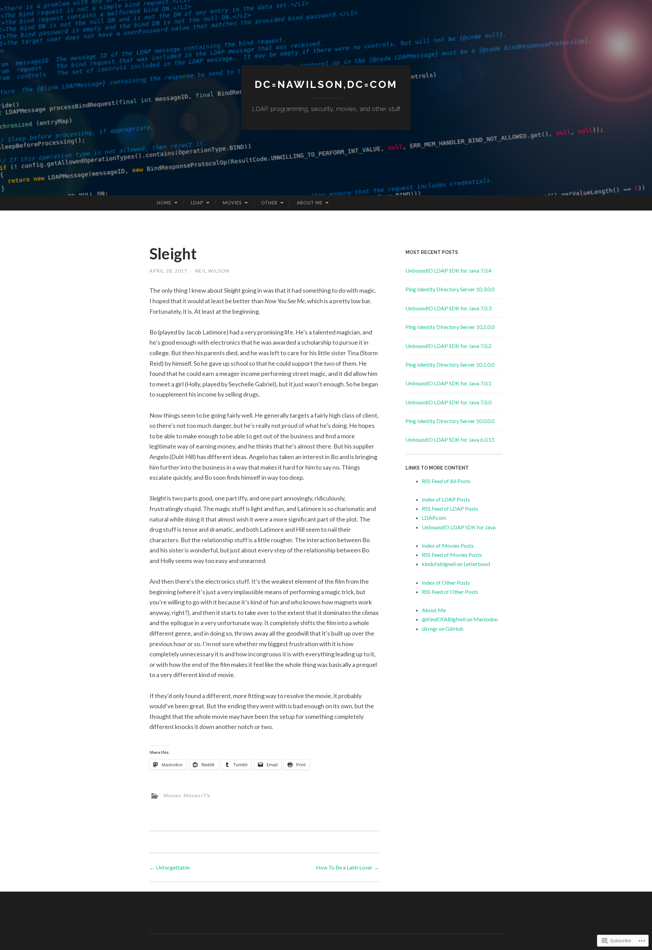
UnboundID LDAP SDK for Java (458, 527)
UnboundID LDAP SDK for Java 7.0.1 (448, 383)
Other (269, 202)
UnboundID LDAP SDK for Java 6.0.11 (449, 439)
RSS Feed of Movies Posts (452, 554)
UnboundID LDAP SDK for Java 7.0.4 (448, 270)
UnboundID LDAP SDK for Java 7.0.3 (448, 308)
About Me (310, 202)
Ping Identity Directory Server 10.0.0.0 (449, 421)
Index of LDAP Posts (446, 499)
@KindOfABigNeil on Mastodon (460, 619)
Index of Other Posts (446, 582)
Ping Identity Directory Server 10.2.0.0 (449, 327)
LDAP (197, 202)
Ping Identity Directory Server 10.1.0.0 (449, 364)
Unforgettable (169, 867)
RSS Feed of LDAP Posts (450, 508)
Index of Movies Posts (448, 545)
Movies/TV (197, 795)
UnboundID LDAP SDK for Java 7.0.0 (448, 402)
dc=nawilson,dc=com (326, 84)
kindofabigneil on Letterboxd (456, 564)
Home (164, 202)
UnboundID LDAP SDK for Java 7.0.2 (448, 346)
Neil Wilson (212, 271)
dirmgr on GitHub (443, 628)
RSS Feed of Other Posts (450, 591)
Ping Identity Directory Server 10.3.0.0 (449, 289)
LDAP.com (434, 517)
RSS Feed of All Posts (446, 481)
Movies (232, 202)
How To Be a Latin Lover (347, 867)
